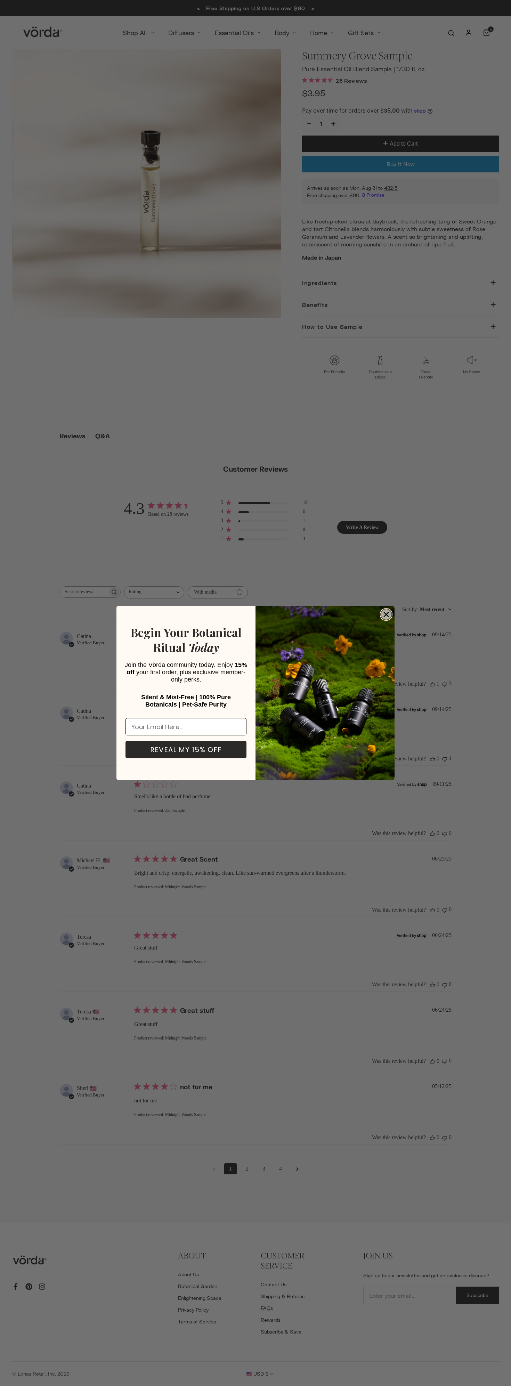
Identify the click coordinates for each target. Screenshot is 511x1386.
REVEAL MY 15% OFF (186, 750)
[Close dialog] (386, 614)
